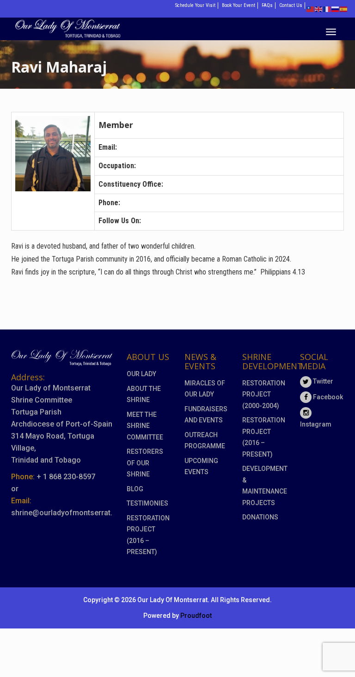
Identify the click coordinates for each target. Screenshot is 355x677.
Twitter (322, 381)
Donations (260, 517)
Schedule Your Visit (195, 5)
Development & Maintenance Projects (264, 485)
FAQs (267, 5)
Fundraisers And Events (205, 414)
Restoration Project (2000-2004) (263, 394)
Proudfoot (196, 615)
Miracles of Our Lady (204, 388)
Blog (135, 489)
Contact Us (290, 5)
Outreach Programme (204, 440)
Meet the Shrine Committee (145, 426)
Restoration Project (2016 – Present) (148, 535)
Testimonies (147, 503)
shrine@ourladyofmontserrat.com (69, 512)
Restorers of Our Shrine (145, 463)
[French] (327, 8)
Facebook (327, 397)
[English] (319, 8)
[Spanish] (344, 8)
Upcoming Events (201, 466)
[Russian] (335, 8)
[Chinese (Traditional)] (310, 8)
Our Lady (141, 374)
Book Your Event (238, 5)
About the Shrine (144, 394)
